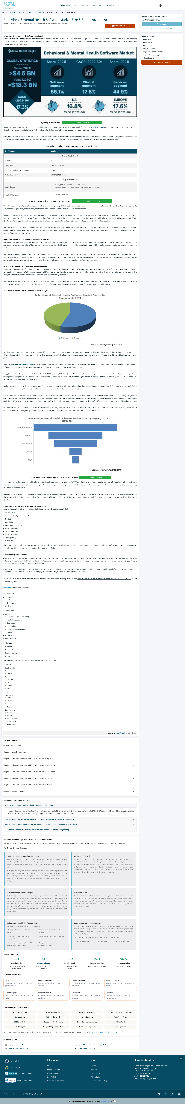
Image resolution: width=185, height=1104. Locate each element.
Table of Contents (148, 49)
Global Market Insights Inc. (13, 1094)
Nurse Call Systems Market (18, 1048)
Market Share (147, 45)
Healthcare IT (22, 12)
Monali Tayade (120, 733)
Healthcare (11, 12)
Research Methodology (150, 55)
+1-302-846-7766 (144, 1073)
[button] (135, 740)
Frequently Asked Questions (152, 52)
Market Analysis (148, 42)
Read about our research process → (104, 1032)
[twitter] (165, 1094)
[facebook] (172, 1094)
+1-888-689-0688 (147, 1071)
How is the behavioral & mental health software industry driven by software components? (40, 819)
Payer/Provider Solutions (37, 12)
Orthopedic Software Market (84, 1048)
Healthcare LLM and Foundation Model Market (91, 1045)
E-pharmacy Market (16, 1045)
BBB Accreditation (43, 963)
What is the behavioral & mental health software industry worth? (30, 805)
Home (4, 12)
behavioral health (97, 127)
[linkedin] (159, 1094)
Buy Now (163, 24)
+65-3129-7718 (144, 1076)
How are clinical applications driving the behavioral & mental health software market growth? (41, 824)
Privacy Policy (106, 1101)
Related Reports (148, 58)
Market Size (146, 39)
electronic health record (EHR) (22, 364)
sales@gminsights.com (147, 1078)
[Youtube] (179, 1094)
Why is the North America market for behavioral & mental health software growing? (37, 829)
